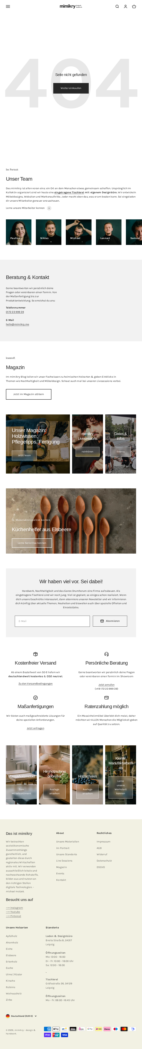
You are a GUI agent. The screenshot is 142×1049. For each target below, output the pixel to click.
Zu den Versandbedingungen (35, 683)
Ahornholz (12, 942)
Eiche (9, 948)
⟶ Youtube (13, 911)
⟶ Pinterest (13, 916)
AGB (99, 848)
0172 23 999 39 (15, 311)
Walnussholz (14, 993)
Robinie (10, 987)
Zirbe (9, 999)
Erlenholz (11, 961)
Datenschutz (104, 860)
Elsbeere (11, 955)
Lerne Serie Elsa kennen (32, 543)
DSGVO (101, 867)
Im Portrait (62, 848)
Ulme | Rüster (14, 974)
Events (60, 873)
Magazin (61, 867)
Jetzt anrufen (106, 684)
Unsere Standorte (66, 854)
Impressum (104, 841)
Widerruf (102, 854)
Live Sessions (64, 860)
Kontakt (61, 880)
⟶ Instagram (14, 907)
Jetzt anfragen (35, 728)
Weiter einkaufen (71, 88)
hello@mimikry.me (17, 324)
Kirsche (10, 980)
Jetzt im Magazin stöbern (28, 394)
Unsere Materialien (67, 841)
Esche (9, 968)
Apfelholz (11, 936)
